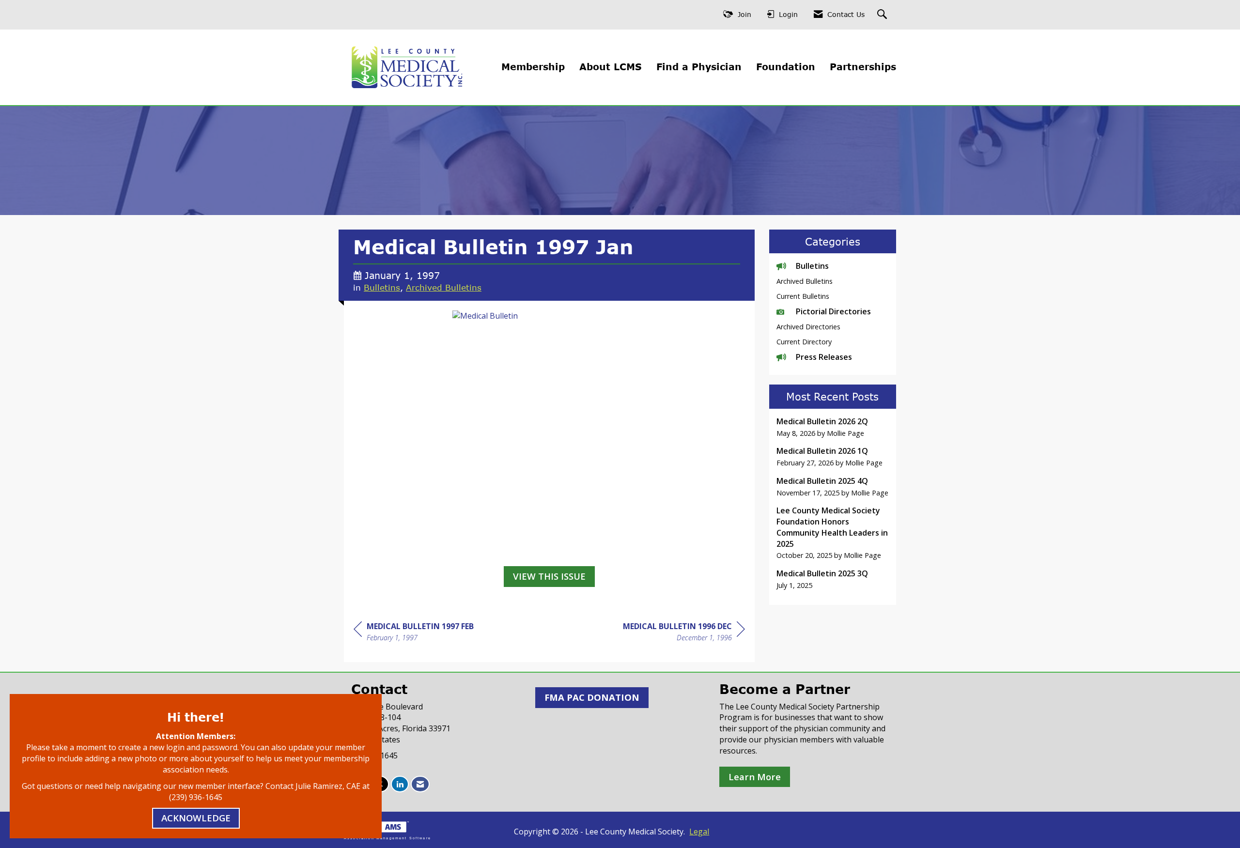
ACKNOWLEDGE (196, 818)
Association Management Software (387, 837)
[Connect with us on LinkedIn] (400, 784)
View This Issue (549, 576)
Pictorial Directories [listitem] (833, 311)
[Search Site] (883, 15)
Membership (533, 66)
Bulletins (382, 287)
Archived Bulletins (443, 287)
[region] (684, 633)
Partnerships (863, 66)
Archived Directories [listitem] (808, 326)
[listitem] (832, 427)
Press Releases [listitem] (824, 357)
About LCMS (610, 66)
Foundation (785, 66)
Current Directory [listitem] (804, 341)
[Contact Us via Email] (420, 784)
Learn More (754, 777)
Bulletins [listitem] (812, 266)
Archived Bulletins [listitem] (804, 281)
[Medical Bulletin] (549, 435)
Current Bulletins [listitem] (802, 296)
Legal (699, 831)
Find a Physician (699, 66)
